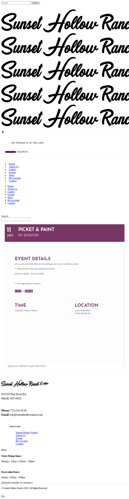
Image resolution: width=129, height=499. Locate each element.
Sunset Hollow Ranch (27, 432)
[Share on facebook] (12, 356)
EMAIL (29, 291)
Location (86, 305)
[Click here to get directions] (121, 366)
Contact (19, 443)
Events (19, 438)
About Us (20, 435)
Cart (9, 152)
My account (22, 441)
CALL (18, 291)
